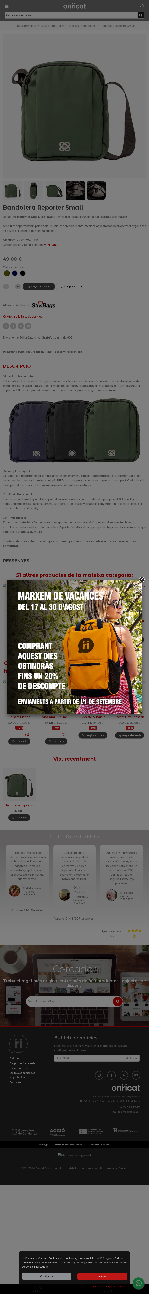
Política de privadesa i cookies (109, 1286)
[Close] (141, 579)
